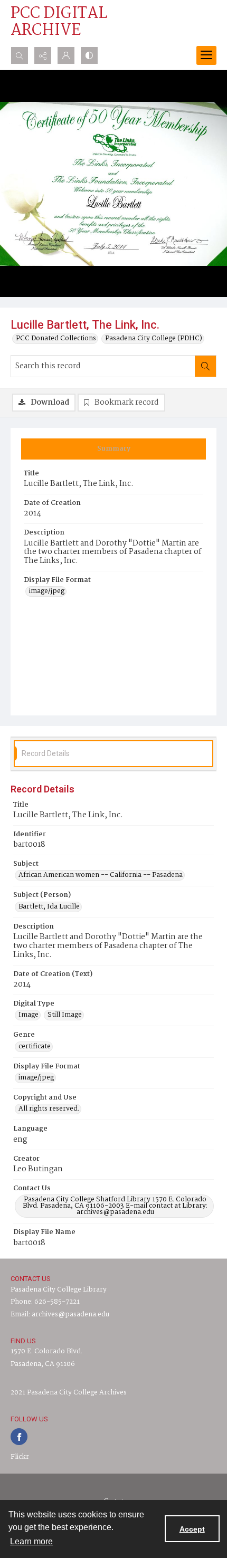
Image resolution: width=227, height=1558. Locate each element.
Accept (192, 1529)
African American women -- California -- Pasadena (100, 875)
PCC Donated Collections (56, 338)
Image (28, 1015)
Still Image (65, 1015)
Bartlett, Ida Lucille (49, 907)
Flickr (20, 1457)
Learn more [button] (31, 1541)
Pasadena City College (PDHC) (153, 338)
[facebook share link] (19, 1436)
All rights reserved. (48, 1109)
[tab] (113, 449)
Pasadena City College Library (59, 1289)
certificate (34, 1046)
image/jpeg (46, 591)
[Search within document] (205, 366)
